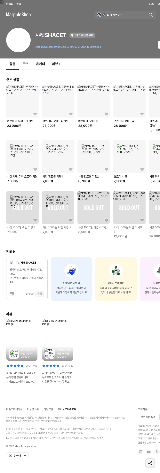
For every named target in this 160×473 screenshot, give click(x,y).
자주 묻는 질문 (147, 416)
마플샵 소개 (33, 409)
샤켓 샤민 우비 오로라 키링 (22, 176)
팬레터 (40, 64)
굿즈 (26, 64)
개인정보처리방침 (67, 409)
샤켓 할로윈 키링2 (88, 176)
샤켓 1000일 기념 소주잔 (92, 227)
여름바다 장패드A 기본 (55, 121)
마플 (18, 3)
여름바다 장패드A (124, 121)
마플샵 (9, 3)
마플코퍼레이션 (14, 409)
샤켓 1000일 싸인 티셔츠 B (128, 229)
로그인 (151, 3)
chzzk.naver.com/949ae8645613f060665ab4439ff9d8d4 (68, 47)
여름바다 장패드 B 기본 (20, 121)
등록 (39, 293)
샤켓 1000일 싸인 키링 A (57, 227)
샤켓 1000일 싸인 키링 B (21, 227)
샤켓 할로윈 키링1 (53, 176)
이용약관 (48, 409)
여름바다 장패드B (88, 121)
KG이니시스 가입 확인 (93, 438)
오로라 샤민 (120, 176)
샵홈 (12, 64)
